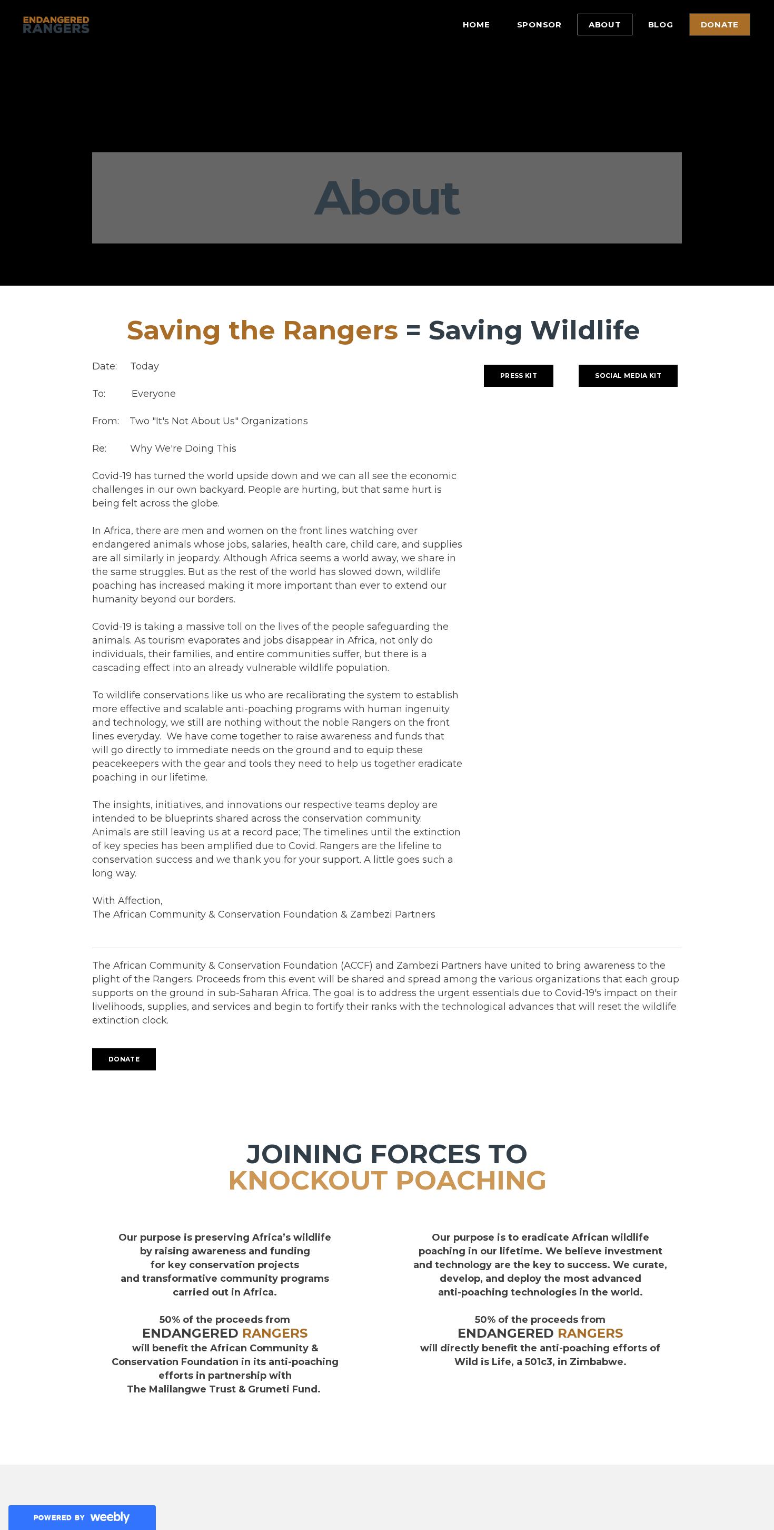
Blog (660, 25)
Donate (720, 25)
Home (476, 25)
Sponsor (539, 25)
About (605, 25)
